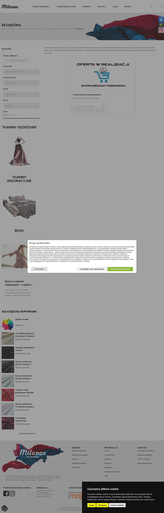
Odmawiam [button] (102, 505)
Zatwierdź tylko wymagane (92, 269)
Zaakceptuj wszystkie (120, 269)
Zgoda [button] (91, 505)
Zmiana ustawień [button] (117, 505)
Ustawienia (39, 269)
